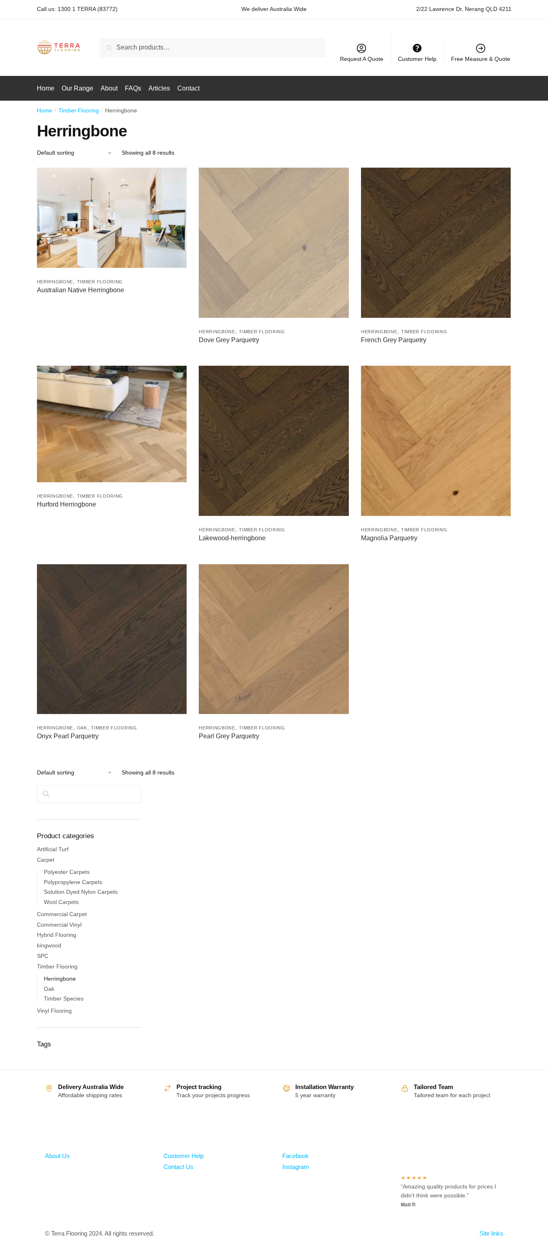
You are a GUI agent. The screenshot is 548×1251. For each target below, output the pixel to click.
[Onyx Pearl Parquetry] (112, 639)
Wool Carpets (61, 902)
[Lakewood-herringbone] (274, 441)
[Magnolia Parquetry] (436, 441)
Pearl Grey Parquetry (229, 736)
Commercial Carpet (62, 914)
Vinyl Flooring (54, 1010)
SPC (42, 956)
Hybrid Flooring (56, 935)
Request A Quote (361, 59)
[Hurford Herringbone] (112, 424)
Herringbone (55, 281)
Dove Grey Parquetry (229, 339)
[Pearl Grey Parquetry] (274, 639)
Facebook (295, 1155)
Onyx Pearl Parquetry (68, 736)
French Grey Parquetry (393, 339)
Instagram (295, 1166)
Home (44, 110)
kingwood (49, 945)
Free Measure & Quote (480, 59)
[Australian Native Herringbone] (112, 217)
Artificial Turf (53, 849)
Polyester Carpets (67, 872)
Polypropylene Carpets (73, 882)
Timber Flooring (78, 110)
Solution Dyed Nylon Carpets (81, 892)
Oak (82, 727)
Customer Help (183, 1155)
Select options (112, 357)
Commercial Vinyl (59, 924)
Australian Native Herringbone (80, 290)
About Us (57, 1155)
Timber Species (64, 998)
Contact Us (178, 1166)
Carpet (45, 859)
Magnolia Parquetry (389, 538)
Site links (491, 1233)
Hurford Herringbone (66, 504)
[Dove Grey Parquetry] (274, 243)
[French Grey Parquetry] (436, 243)
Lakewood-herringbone (232, 538)
